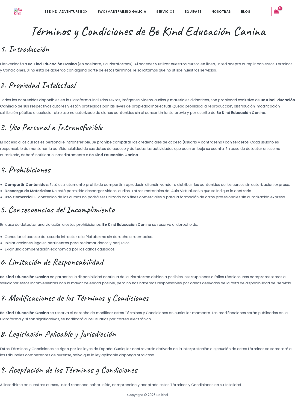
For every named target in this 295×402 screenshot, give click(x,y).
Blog (246, 11)
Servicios (165, 11)
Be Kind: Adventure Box (66, 11)
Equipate (193, 11)
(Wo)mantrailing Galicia (122, 11)
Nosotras (221, 11)
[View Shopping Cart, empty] (276, 11)
